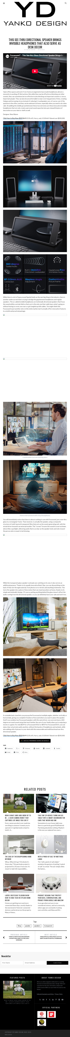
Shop (19, 926)
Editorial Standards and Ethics (45, 994)
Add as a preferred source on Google (36, 740)
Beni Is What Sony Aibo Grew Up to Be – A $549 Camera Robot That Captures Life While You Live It (18, 817)
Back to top (8, 1034)
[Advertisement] (35, 31)
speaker (27, 926)
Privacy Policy (59, 994)
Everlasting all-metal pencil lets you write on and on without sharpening (51, 936)
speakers (37, 926)
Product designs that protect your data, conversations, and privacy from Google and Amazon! (51, 897)
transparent (48, 926)
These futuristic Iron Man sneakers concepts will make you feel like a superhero (19, 937)
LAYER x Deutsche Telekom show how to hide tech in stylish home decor (18, 897)
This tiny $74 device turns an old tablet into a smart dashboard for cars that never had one (51, 817)
